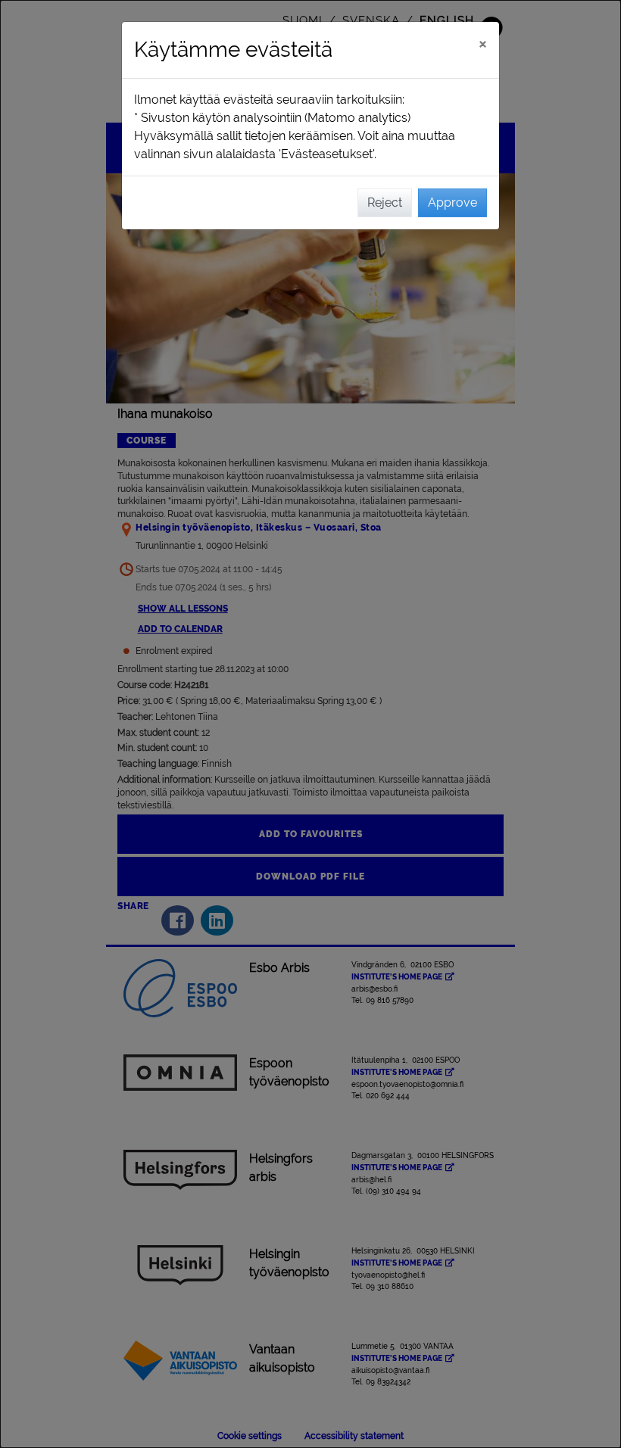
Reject (384, 202)
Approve (452, 202)
